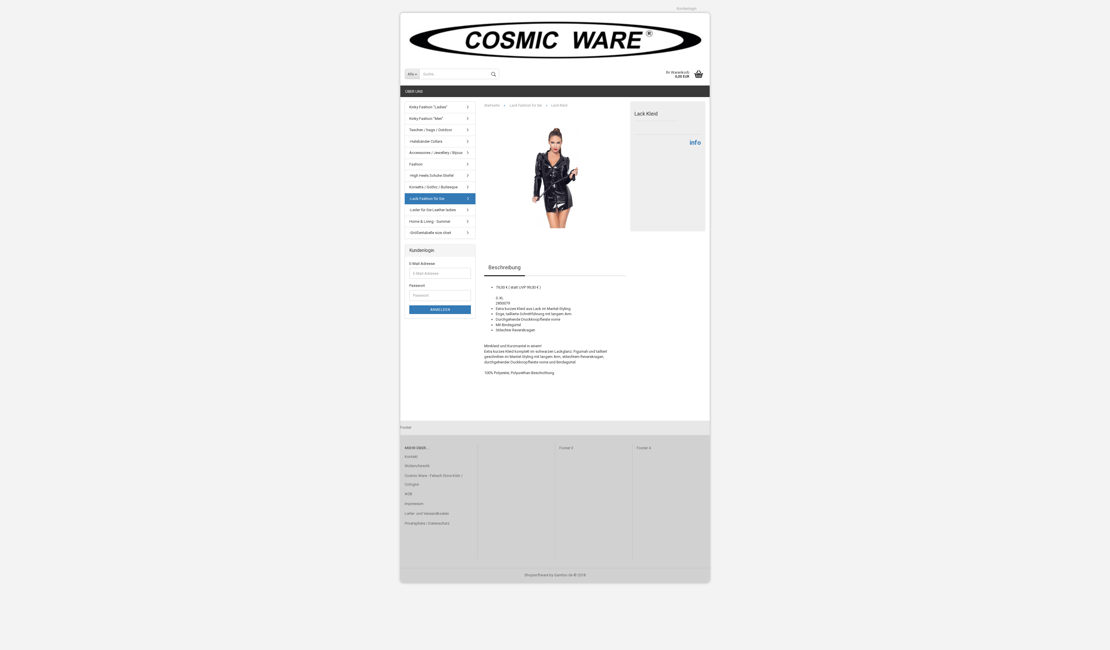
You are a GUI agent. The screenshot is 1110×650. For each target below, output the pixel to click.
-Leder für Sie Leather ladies (432, 210)
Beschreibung (505, 267)
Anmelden (440, 310)
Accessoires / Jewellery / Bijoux (435, 153)
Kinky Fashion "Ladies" (428, 107)
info (695, 142)
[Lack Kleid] (555, 177)
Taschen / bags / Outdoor (430, 130)
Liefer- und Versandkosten (427, 513)
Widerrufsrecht (417, 466)
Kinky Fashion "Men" (426, 118)
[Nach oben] (1094, 641)
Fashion (416, 164)
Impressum (414, 504)
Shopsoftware (536, 575)
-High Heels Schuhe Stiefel (431, 175)
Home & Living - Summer (429, 221)
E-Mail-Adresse (422, 263)
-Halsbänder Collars (425, 141)
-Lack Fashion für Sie (426, 198)
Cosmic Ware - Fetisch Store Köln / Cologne (433, 479)
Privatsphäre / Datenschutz (427, 523)
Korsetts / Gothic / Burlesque (433, 187)
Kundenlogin (687, 9)
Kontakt (411, 456)
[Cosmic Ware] (555, 37)
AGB (408, 494)
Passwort (417, 285)
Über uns (414, 91)
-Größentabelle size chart (430, 233)
